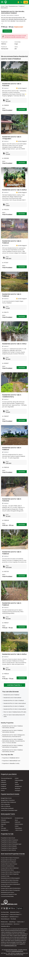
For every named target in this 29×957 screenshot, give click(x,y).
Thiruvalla (3, 828)
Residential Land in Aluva (7, 870)
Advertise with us (5, 926)
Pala (2, 826)
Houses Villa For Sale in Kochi (8, 860)
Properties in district (10, 758)
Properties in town (11, 760)
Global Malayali (5, 919)
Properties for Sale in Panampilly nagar (11, 844)
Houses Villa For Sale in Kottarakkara (10, 884)
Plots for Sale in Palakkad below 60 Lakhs (15, 712)
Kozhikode (4, 788)
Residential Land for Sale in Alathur (14, 190)
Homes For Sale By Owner (7, 866)
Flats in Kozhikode (5, 806)
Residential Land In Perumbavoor (9, 882)
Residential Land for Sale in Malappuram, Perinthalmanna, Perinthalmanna (13, 735)
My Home (16, 924)
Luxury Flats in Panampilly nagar (9, 810)
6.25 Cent (8, 463)
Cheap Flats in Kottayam (7, 808)
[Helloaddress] (5, 2)
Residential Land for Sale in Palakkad (11, 242)
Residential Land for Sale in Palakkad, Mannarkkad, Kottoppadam (12, 746)
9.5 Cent (8, 618)
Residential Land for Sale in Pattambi (11, 85)
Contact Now (7, 31)
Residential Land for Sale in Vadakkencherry (11, 396)
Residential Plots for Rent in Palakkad (14, 706)
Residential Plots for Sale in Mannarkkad (15, 703)
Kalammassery (19, 824)
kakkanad (17, 822)
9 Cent (8, 308)
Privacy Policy (9, 954)
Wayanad (17, 788)
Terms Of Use (17, 954)
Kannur (3, 790)
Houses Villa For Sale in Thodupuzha (10, 890)
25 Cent (8, 359)
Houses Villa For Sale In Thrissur (9, 864)
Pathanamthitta (19, 780)
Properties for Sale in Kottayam (9, 842)
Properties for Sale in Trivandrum (9, 840)
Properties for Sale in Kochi (8, 838)
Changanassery (5, 822)
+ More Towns (18, 830)
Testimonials (20, 922)
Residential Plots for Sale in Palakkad (14, 700)
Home (2, 6)
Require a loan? (18, 27)
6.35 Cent (8, 258)
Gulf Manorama (14, 916)
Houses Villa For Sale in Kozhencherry (10, 888)
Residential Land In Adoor (7, 892)
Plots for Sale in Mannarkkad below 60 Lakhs (14, 715)
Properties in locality (10, 763)
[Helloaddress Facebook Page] (2, 908)
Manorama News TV (15, 914)
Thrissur (17, 784)
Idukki (16, 782)
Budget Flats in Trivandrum (8, 800)
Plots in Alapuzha (5, 804)
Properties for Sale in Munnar (8, 850)
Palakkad (21, 6)
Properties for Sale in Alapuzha (9, 848)
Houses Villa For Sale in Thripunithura (10, 872)
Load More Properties (13, 685)
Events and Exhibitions (7, 924)
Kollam (17, 778)
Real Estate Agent (5, 886)
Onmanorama (5, 914)
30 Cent (8, 516)
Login (25, 2)
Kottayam (3, 782)
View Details (22, 109)
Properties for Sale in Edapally (9, 846)
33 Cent (8, 669)
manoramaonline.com (17, 951)
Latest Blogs (12, 922)
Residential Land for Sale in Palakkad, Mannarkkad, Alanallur (12, 726)
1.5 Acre (8, 154)
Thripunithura (18, 828)
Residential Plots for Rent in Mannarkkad (15, 709)
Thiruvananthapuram (6, 778)
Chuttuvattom (4, 916)
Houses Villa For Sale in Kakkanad (9, 868)
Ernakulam (4, 784)
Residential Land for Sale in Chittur (14, 344)
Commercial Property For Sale (9, 894)
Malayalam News (14, 912)
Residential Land (13, 6)
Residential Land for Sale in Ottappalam (11, 138)
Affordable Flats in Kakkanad (8, 802)
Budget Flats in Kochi (6, 798)
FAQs (22, 954)
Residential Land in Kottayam (8, 862)
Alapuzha (3, 780)
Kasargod (17, 790)
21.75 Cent (9, 567)
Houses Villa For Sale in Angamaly (10, 874)
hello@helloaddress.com (10, 945)
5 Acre (7, 205)
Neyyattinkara (4, 830)
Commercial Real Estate (7, 896)
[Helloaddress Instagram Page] (7, 908)
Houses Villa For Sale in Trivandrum (10, 858)
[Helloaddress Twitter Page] (4, 908)
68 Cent (8, 101)
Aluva (16, 820)
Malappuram (18, 786)
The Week (13, 919)
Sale (6, 6)
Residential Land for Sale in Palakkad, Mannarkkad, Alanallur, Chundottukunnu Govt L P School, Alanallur (13, 741)
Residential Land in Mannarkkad (12, 697)
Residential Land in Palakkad (11, 695)
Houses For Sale (5, 876)
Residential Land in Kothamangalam (10, 878)
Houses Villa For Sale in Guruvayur (10, 880)
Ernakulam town (19, 818)
